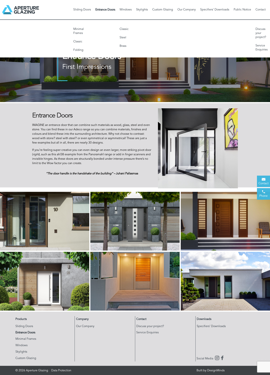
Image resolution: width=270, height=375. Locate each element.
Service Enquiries (261, 47)
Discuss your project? (260, 33)
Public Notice (242, 9)
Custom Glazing (162, 9)
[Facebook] (222, 358)
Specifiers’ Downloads (214, 9)
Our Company (186, 9)
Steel (123, 37)
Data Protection (61, 370)
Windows (126, 9)
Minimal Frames (78, 31)
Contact (260, 9)
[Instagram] (217, 358)
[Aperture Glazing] (20, 9)
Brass (123, 46)
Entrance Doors (105, 9)
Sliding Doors (82, 9)
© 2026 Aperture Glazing (31, 370)
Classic (77, 41)
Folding (78, 50)
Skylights (142, 9)
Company (82, 319)
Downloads (204, 319)
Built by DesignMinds (211, 370)
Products (21, 319)
